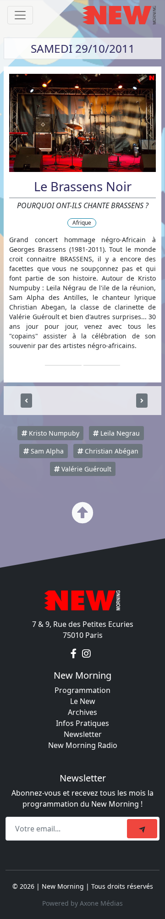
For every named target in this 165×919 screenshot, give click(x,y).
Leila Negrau (119, 433)
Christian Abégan (110, 451)
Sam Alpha (46, 451)
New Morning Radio (82, 745)
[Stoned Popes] (26, 400)
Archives (82, 712)
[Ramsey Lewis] (142, 400)
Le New (82, 701)
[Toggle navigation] (20, 15)
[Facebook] (74, 653)
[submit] (142, 828)
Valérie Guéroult (85, 469)
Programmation (82, 690)
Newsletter (83, 734)
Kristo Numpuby (53, 433)
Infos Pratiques (82, 723)
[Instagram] (86, 653)
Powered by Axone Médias (82, 903)
